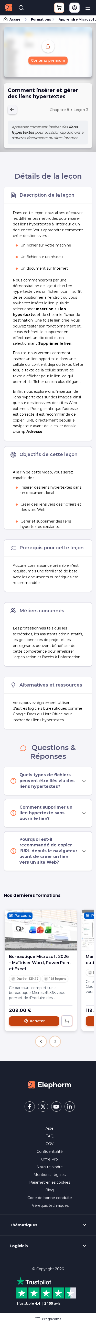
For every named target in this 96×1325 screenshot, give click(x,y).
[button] (41, 1041)
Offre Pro (49, 1159)
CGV (50, 1143)
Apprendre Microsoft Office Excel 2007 (75, 19)
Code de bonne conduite (49, 1197)
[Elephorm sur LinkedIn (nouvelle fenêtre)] (70, 1106)
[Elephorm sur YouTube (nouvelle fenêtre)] (56, 1106)
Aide (50, 1128)
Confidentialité (50, 1151)
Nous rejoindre (50, 1167)
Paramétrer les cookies (49, 1182)
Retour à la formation (12, 109)
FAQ (50, 1136)
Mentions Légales (50, 1174)
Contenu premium (48, 60)
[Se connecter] (74, 8)
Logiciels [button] (19, 1246)
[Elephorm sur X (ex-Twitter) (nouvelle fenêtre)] (43, 1106)
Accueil (16, 19)
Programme (51, 1319)
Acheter (37, 1021)
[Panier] (59, 8)
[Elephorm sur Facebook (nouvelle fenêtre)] (30, 1106)
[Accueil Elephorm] (49, 1084)
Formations (41, 19)
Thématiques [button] (23, 1225)
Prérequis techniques (49, 1205)
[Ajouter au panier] (66, 1021)
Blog (49, 1190)
